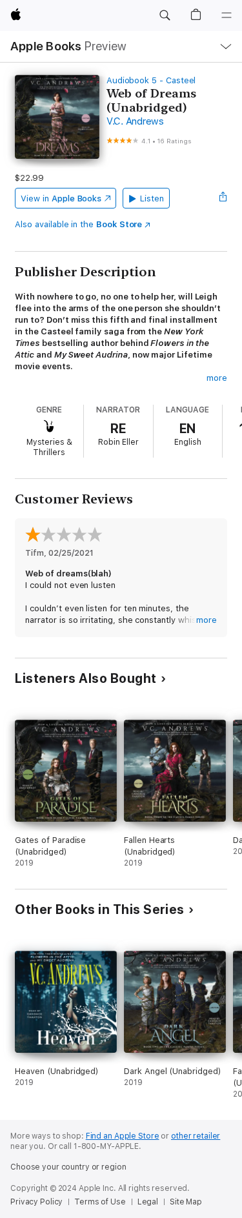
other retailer (195, 1136)
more (217, 378)
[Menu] (226, 15)
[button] (164, 15)
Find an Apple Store (122, 1136)
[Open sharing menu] (223, 198)
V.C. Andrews (135, 121)
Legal (147, 1201)
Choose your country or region (68, 1167)
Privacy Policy (36, 1201)
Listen (152, 198)
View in (61, 198)
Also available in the (78, 224)
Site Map (186, 1201)
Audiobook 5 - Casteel (151, 80)
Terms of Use (100, 1201)
